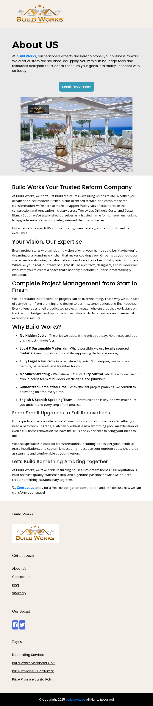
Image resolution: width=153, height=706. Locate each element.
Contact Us (21, 577)
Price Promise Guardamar (33, 671)
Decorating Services (28, 655)
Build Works (22, 514)
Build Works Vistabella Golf (33, 663)
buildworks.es (75, 699)
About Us (19, 568)
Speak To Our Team (76, 87)
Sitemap (19, 593)
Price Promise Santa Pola (32, 679)
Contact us (25, 487)
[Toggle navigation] (141, 14)
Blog (15, 585)
